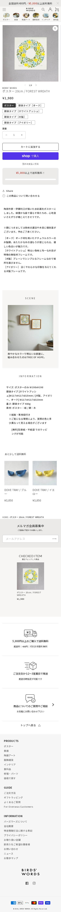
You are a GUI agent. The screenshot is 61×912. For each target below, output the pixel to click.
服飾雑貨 (8, 760)
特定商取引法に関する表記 (18, 830)
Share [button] (9, 190)
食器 (6, 750)
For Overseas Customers (18, 806)
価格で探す (10, 778)
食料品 (7, 769)
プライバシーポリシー (16, 835)
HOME (5, 517)
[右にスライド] (36, 85)
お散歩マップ (11, 858)
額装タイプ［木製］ (15, 116)
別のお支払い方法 (30, 163)
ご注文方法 (10, 793)
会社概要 (8, 826)
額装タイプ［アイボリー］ (18, 122)
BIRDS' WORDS (25, 909)
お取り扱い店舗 (12, 839)
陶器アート (10, 755)
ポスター (9, 105)
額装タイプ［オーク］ (30, 105)
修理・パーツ (11, 773)
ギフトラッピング (13, 797)
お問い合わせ (11, 849)
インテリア (10, 764)
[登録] (54, 539)
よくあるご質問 (12, 802)
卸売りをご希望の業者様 (17, 844)
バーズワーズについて (15, 821)
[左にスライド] (25, 85)
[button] (4, 9)
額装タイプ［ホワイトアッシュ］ (22, 111)
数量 (4, 128)
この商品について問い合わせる (23, 195)
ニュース (8, 853)
